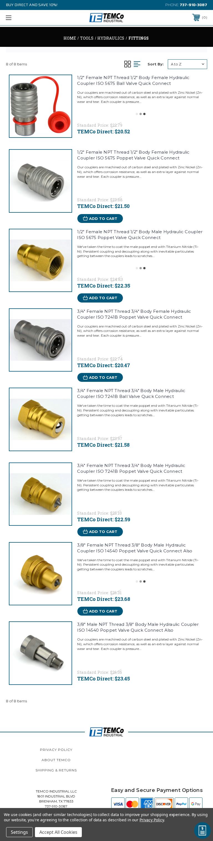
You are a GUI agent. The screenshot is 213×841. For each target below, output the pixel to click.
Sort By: (156, 64)
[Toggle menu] (26, 17)
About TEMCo (56, 760)
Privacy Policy (56, 750)
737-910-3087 (193, 5)
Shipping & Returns (56, 770)
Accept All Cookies (58, 832)
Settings (19, 832)
